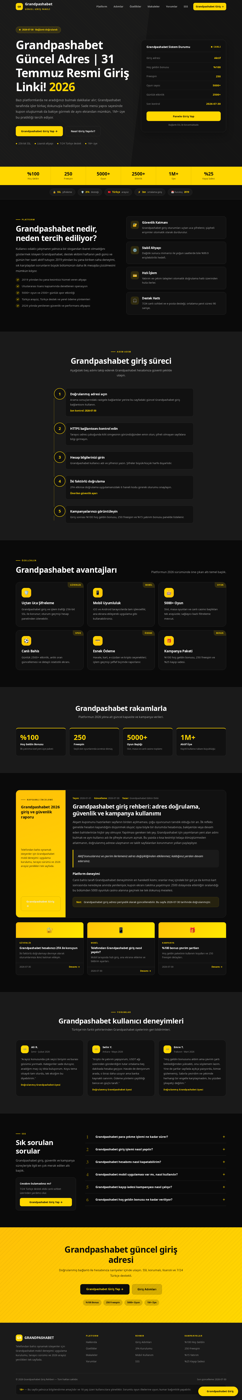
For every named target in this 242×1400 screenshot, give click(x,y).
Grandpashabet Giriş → (210, 6)
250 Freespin (192, 1348)
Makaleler (154, 6)
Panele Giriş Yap (183, 116)
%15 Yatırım (192, 1355)
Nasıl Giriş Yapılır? (83, 131)
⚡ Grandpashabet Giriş (218, 1391)
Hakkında (91, 1342)
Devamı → (74, 966)
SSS (186, 6)
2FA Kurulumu (143, 1348)
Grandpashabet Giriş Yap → (39, 131)
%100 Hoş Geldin (195, 1342)
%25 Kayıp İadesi (195, 1361)
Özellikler (135, 6)
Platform (101, 6)
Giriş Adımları (146, 1289)
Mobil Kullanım (144, 1355)
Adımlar (118, 6)
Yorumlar (171, 6)
